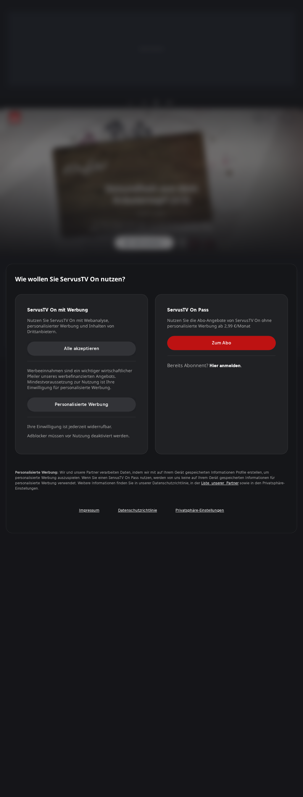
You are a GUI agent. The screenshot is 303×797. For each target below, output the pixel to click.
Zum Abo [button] (221, 342)
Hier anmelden (225, 365)
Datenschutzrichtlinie (137, 510)
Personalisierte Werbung (81, 404)
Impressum (89, 510)
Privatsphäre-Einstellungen (199, 510)
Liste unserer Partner (219, 483)
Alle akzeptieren (81, 348)
